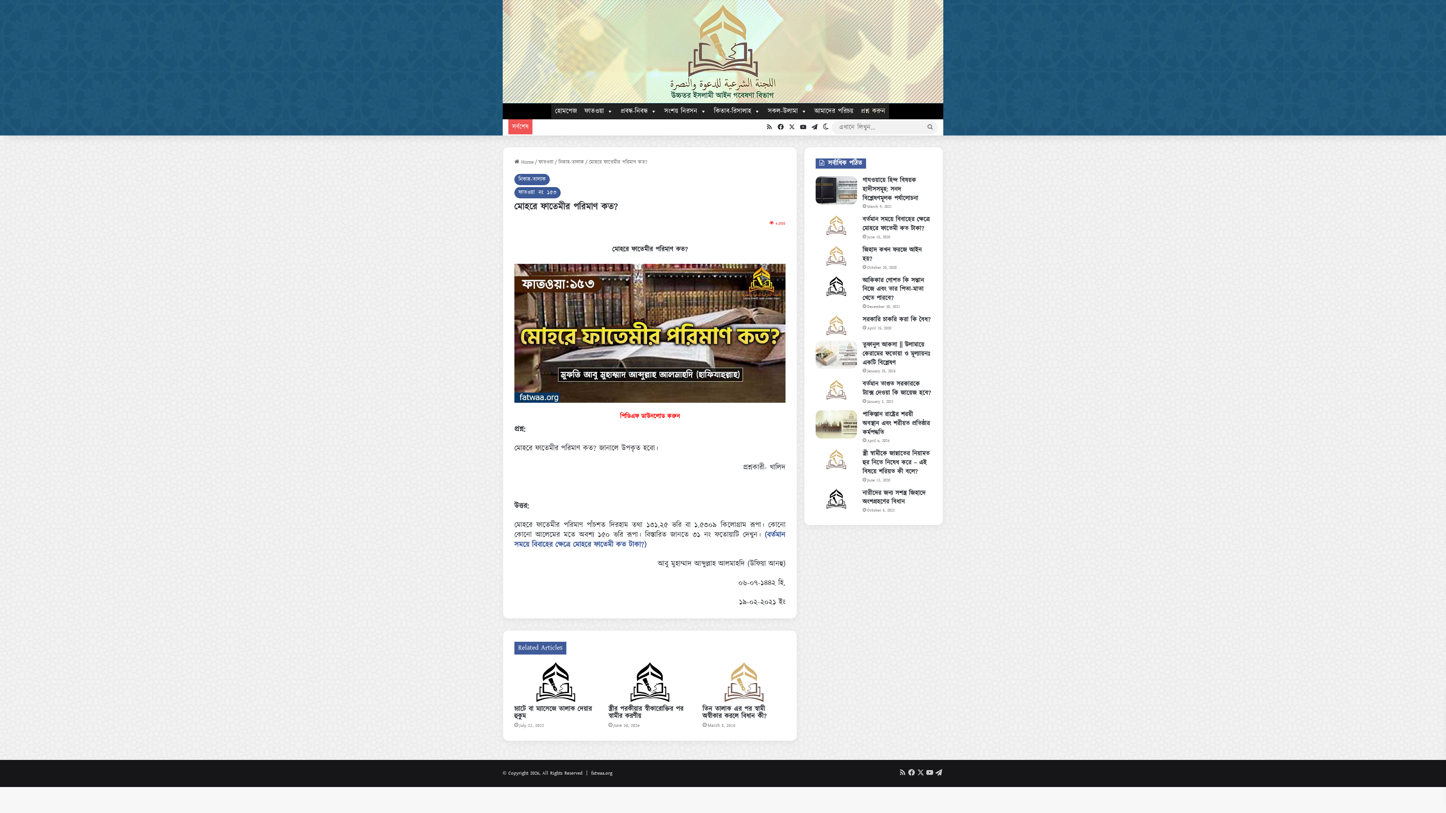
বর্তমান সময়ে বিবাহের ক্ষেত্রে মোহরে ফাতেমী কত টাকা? (896, 224)
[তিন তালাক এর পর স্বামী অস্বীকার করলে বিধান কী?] (744, 682)
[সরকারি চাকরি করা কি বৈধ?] (836, 325)
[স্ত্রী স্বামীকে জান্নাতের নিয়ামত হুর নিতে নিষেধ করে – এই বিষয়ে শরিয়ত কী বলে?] (836, 459)
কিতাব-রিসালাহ (732, 111)
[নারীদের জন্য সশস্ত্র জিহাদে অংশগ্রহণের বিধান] (836, 499)
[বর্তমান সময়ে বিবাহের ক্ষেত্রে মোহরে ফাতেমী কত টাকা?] (836, 225)
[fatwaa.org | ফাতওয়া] (723, 51)
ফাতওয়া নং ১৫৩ (538, 192)
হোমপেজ (566, 111)
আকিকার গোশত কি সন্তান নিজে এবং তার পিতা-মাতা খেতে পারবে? (893, 289)
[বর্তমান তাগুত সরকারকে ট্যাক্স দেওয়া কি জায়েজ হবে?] (836, 390)
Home (526, 162)
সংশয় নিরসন (680, 111)
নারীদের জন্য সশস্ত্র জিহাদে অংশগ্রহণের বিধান (894, 498)
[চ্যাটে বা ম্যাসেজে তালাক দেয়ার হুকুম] (555, 682)
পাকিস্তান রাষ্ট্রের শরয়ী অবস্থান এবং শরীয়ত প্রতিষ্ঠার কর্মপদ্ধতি (896, 423)
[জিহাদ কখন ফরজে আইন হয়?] (836, 256)
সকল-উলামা (783, 111)
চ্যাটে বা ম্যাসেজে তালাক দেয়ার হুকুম (553, 712)
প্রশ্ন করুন (873, 111)
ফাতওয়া (594, 111)
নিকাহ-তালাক (571, 162)
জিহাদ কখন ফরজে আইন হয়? (892, 254)
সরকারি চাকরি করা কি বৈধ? (896, 319)
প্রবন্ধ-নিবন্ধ (634, 111)
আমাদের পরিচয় (834, 111)
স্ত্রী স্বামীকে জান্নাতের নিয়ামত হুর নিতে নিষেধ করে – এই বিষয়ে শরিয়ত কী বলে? (896, 462)
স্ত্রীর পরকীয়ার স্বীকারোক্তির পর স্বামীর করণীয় (646, 712)
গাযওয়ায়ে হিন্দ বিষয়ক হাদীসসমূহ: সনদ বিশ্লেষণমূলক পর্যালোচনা (890, 189)
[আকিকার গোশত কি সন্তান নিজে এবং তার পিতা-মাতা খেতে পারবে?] (836, 286)
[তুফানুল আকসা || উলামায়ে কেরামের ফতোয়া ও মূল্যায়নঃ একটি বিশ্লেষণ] (836, 355)
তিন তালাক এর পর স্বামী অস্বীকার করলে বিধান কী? (735, 712)
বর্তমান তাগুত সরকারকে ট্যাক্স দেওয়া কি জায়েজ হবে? (897, 388)
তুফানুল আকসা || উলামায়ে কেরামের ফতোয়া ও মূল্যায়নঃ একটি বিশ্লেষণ (896, 353)
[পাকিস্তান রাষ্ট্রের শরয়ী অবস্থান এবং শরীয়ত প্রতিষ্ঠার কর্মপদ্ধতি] (836, 424)
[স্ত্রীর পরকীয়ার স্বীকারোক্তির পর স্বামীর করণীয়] (650, 682)
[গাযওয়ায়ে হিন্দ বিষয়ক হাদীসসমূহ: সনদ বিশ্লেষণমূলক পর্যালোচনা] (836, 190)
